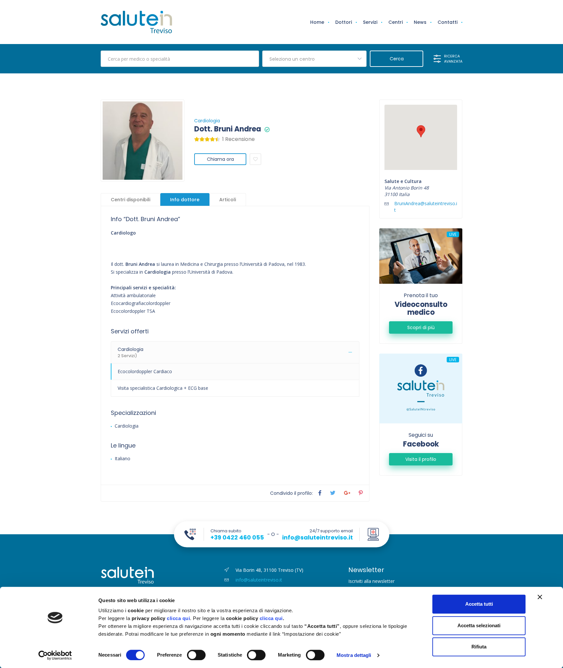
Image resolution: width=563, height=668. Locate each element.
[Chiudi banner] (540, 597)
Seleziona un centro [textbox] (292, 59)
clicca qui (178, 618)
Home (317, 22)
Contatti (447, 22)
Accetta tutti (479, 604)
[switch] (196, 655)
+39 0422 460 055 (237, 537)
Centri (395, 22)
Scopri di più (421, 327)
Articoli (227, 199)
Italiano (122, 458)
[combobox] (314, 59)
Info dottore (184, 199)
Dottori (343, 22)
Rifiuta (478, 646)
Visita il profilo (420, 459)
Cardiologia (207, 120)
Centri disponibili (130, 199)
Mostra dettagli (354, 655)
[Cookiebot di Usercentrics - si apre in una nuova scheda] (55, 655)
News (420, 22)
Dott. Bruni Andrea (227, 129)
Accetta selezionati (478, 625)
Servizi (370, 22)
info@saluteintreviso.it (317, 537)
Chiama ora (220, 159)
